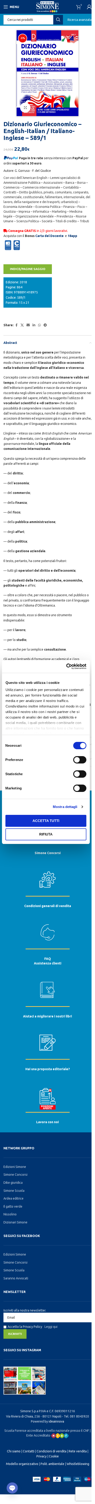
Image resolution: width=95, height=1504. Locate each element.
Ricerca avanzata (80, 20)
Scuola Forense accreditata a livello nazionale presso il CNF (46, 1430)
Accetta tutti (46, 821)
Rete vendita (78, 1451)
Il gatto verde (12, 1206)
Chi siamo (14, 1451)
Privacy (41, 1456)
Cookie (54, 1456)
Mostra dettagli (65, 807)
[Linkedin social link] (34, 325)
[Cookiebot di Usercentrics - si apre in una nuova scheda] (66, 666)
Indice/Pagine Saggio (27, 268)
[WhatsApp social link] (39, 325)
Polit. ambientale (52, 1464)
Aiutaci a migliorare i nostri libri (47, 1016)
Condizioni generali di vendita (47, 906)
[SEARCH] (58, 20)
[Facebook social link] (16, 325)
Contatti (28, 1451)
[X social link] (22, 325)
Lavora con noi (47, 1122)
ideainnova (56, 1421)
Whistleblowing (78, 1464)
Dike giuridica (13, 1182)
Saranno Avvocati (15, 1278)
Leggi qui (51, 1327)
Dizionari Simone (15, 1222)
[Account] (89, 6)
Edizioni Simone (14, 1167)
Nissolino (10, 1214)
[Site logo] (47, 6)
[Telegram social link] (45, 325)
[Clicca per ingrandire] (25, 108)
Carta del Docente (49, 236)
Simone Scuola (13, 1190)
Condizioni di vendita (51, 1451)
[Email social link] (28, 325)
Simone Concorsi (48, 853)
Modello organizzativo (22, 1464)
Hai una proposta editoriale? (47, 1069)
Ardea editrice (13, 1198)
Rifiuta (46, 834)
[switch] (79, 759)
